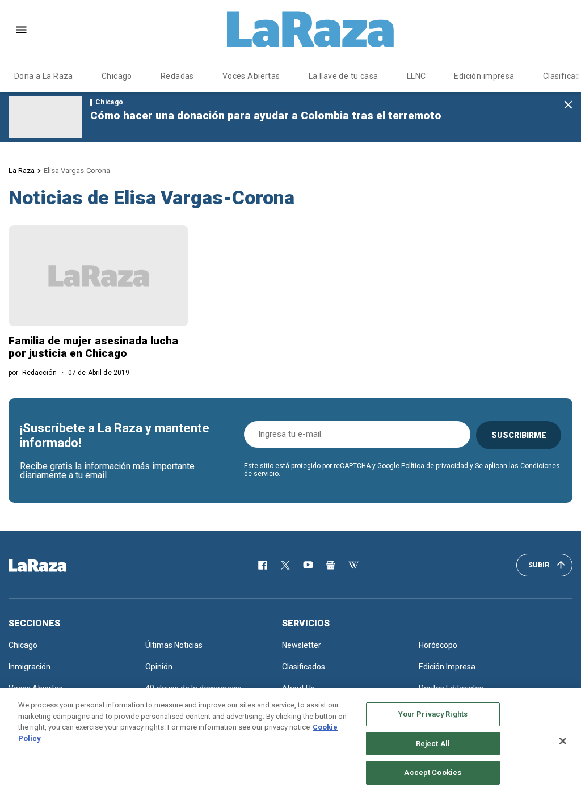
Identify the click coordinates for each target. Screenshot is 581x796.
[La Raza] (310, 29)
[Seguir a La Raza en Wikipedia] (353, 565)
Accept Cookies (432, 772)
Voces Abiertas (251, 76)
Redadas (177, 76)
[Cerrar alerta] (568, 105)
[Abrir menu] (21, 30)
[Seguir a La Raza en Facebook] (262, 565)
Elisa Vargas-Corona (77, 170)
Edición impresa (484, 76)
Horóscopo (438, 645)
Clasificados (303, 666)
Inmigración (29, 666)
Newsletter (301, 645)
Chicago (117, 76)
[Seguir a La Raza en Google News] (330, 565)
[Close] (562, 740)
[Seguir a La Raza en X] (285, 565)
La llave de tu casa (343, 76)
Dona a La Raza (43, 76)
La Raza (22, 170)
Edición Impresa (447, 666)
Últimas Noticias (174, 645)
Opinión (158, 666)
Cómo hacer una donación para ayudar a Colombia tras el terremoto (265, 115)
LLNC (416, 76)
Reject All (433, 743)
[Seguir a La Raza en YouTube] (308, 565)
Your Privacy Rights (433, 714)
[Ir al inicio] (54, 565)
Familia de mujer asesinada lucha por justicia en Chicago (93, 347)
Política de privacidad (434, 466)
